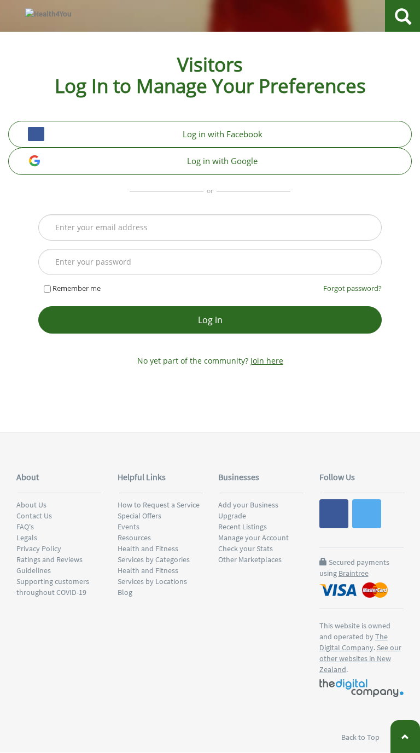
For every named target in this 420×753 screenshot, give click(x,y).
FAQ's (25, 527)
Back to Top (361, 737)
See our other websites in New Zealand (360, 658)
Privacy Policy (38, 548)
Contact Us (34, 516)
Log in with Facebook (222, 134)
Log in (210, 320)
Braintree (354, 573)
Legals (26, 537)
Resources (134, 537)
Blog (125, 592)
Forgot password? (352, 288)
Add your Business (248, 505)
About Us (31, 505)
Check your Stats (245, 548)
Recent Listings (242, 527)
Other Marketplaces (250, 559)
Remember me (76, 288)
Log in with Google (222, 160)
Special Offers (139, 516)
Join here (266, 360)
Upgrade (232, 516)
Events (128, 527)
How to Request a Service (159, 505)
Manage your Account (253, 537)
